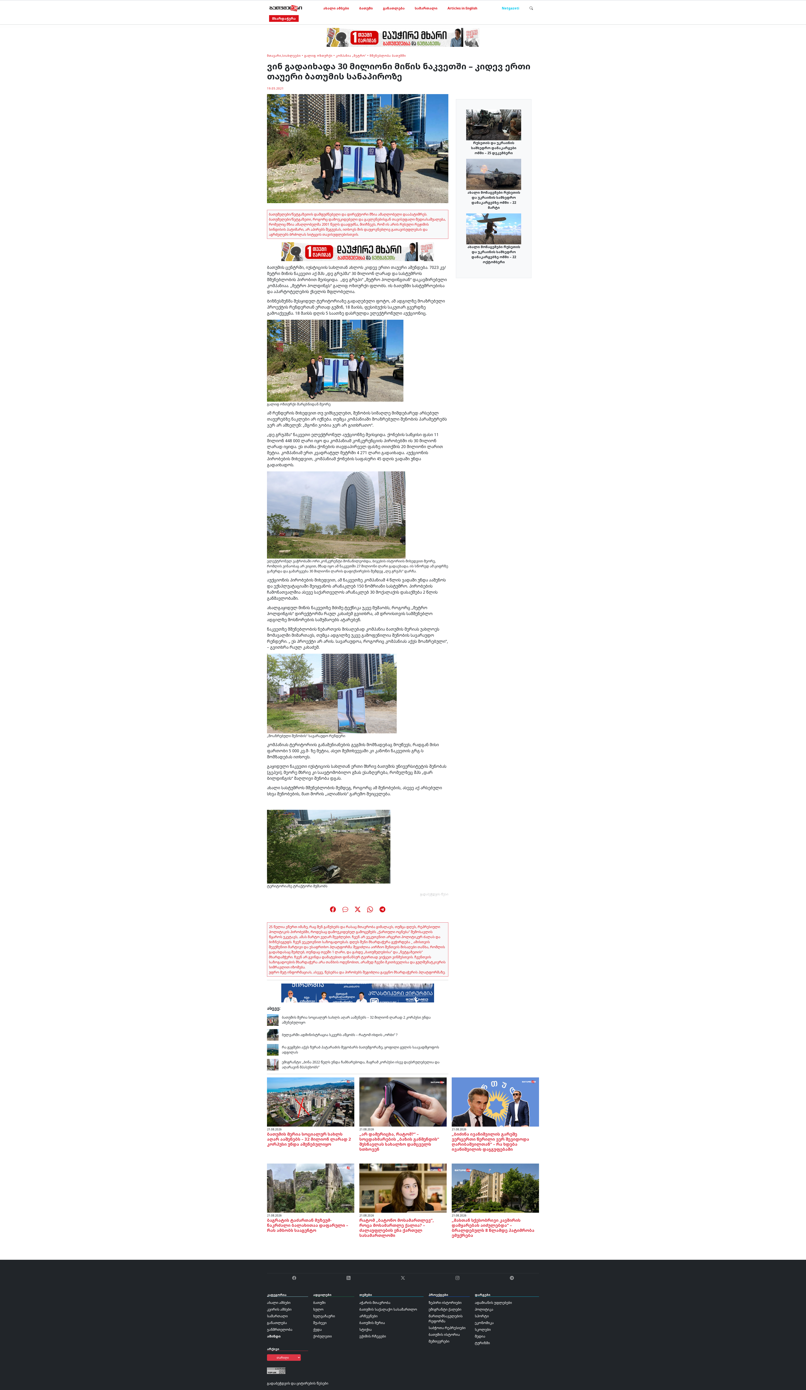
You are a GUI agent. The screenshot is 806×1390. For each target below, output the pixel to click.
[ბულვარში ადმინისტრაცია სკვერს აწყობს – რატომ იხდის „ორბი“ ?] (273, 1034)
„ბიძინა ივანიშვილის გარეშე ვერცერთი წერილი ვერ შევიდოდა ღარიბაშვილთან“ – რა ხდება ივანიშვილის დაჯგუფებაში (490, 1141)
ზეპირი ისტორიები (445, 1302)
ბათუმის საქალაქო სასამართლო (388, 1309)
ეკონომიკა (484, 1322)
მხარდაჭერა (284, 18)
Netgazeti (510, 8)
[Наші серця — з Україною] (286, 8)
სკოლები (483, 1329)
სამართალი (426, 8)
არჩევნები (368, 1316)
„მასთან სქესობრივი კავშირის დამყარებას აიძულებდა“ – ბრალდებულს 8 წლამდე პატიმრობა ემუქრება (493, 1227)
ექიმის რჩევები (372, 1336)
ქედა (317, 1329)
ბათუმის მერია (372, 1322)
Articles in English (462, 8)
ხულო (318, 1309)
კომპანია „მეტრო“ (351, 56)
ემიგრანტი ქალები (445, 1309)
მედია (480, 1336)
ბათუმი (366, 8)
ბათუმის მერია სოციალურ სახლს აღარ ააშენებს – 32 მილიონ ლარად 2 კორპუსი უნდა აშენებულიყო (309, 1139)
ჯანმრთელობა (279, 1329)
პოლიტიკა (484, 1309)
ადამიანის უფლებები (493, 1302)
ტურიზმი (482, 1343)
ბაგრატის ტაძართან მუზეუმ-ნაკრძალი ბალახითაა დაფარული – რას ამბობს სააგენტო (307, 1225)
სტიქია (365, 1329)
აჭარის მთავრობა (374, 1302)
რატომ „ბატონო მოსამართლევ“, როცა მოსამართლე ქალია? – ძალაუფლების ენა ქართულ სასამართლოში (396, 1227)
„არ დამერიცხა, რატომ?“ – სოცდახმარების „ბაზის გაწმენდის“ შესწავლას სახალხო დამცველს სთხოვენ (399, 1141)
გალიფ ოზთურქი (318, 56)
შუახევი (320, 1322)
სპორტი (482, 1316)
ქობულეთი (322, 1336)
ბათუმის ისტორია (444, 1334)
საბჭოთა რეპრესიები (447, 1328)
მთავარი (274, 56)
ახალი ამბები (336, 8)
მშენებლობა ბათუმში (388, 56)
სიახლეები (291, 56)
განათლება (394, 8)
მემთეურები (439, 1341)
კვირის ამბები (279, 1309)
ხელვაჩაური (324, 1316)
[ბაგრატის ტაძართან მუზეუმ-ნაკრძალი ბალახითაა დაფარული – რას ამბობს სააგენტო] (310, 1187)
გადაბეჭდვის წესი (434, 894)
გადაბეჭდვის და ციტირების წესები (297, 1383)
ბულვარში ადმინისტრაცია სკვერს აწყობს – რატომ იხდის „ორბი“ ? (340, 1034)
